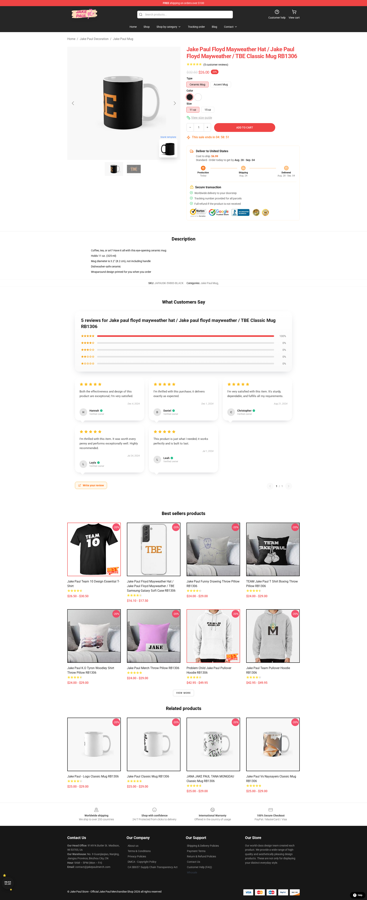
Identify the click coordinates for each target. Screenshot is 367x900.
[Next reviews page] (288, 486)
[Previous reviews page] (270, 486)
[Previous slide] (73, 103)
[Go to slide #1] (114, 169)
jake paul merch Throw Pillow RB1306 (153, 668)
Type (189, 78)
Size (189, 103)
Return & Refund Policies (201, 856)
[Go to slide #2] (134, 169)
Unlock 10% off (7, 883)
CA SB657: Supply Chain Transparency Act (153, 867)
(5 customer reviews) (215, 64)
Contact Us (193, 861)
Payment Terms (196, 851)
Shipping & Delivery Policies (203, 845)
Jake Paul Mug (123, 39)
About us (133, 845)
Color (190, 90)
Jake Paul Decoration (94, 39)
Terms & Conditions (139, 851)
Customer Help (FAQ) (199, 867)
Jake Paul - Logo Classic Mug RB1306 (93, 776)
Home (71, 39)
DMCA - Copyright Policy (142, 861)
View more (183, 693)
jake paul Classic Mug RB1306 (148, 776)
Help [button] (360, 895)
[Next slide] (175, 103)
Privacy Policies (137, 856)
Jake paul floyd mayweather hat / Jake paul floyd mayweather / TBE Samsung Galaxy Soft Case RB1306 (151, 586)
